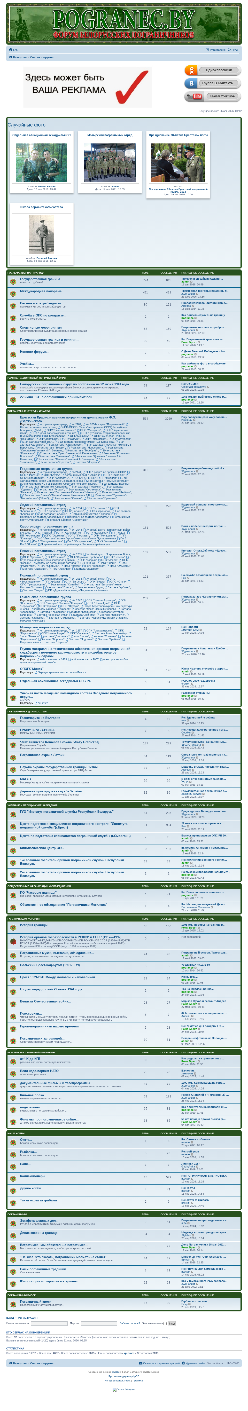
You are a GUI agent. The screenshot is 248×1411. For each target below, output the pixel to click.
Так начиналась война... (197, 988)
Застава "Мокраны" (88, 462)
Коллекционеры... (34, 1176)
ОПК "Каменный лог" (70, 532)
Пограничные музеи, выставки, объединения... (57, 953)
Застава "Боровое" (52, 639)
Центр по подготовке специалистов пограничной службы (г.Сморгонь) (75, 836)
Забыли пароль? (130, 1323)
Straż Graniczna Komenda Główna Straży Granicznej (59, 742)
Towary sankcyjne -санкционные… (204, 741)
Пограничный (17, 1214)
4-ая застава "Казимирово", (65, 444)
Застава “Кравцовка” (83, 611)
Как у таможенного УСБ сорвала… (204, 1280)
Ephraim (186, 1259)
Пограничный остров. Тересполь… (204, 952)
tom (183, 720)
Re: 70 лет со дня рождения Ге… (202, 1026)
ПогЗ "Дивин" (108, 562)
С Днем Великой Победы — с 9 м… (204, 351)
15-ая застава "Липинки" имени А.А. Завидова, (65, 459)
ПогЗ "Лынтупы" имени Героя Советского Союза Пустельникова (76, 538)
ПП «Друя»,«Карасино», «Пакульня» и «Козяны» (78, 590)
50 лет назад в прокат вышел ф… (203, 1119)
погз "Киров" (81, 636)
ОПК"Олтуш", (71, 438)
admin (115, 186)
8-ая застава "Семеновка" (85, 489)
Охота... (26, 1140)
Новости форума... (34, 352)
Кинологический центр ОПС (41, 848)
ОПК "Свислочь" (59, 477)
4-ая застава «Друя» (90, 587)
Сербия (186, 732)
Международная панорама (41, 291)
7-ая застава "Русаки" (50, 489)
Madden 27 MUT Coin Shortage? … (203, 1256)
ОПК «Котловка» (97, 532)
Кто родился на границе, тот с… (202, 1058)
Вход (10, 1317)
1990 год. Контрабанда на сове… (203, 1082)
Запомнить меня (152, 1323)
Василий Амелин (47, 258)
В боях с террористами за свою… (203, 778)
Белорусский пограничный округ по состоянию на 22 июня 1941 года (74, 384)
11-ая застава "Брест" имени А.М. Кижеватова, (68, 453)
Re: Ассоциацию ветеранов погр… (204, 729)
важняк (185, 1142)
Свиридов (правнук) (193, 386)
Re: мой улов (190, 1151)
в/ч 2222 (43, 703)
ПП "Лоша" (119, 532)
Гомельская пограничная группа (45, 597)
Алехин (185, 1016)
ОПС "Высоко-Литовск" (61, 430)
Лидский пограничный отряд (43, 505)
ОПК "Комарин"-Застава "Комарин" (61, 603)
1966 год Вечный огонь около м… (204, 396)
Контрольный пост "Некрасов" (51, 608)
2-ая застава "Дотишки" (52, 513)
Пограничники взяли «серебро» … (204, 327)
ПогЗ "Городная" (95, 565)
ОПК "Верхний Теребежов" (86, 557)
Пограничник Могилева (195, 907)
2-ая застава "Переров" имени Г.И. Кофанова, (86, 441)
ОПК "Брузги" (52, 474)
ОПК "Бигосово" (75, 581)
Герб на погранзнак (194, 1301)
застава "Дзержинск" (57, 636)
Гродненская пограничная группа (46, 469)
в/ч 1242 (77, 600)
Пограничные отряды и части (29, 411)
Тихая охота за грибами (38, 1200)
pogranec (187, 317)
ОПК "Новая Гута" (98, 603)
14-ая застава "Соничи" (67, 498)
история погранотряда (53, 424)
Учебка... (27, 364)
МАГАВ (25, 779)
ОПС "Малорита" (90, 430)
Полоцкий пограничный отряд (44, 575)
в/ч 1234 (77, 508)
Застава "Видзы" (33, 590)
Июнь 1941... (189, 976)
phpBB (116, 1372)
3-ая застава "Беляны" (116, 483)
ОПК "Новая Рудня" (53, 633)
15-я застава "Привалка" (102, 498)
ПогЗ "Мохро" (72, 565)
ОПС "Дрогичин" (33, 557)
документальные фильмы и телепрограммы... (56, 1083)
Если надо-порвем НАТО (39, 1071)
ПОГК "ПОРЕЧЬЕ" (85, 477)
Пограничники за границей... (42, 1038)
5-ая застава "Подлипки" (87, 486)
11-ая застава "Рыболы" (116, 492)
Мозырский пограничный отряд (109, 135)
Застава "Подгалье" (81, 639)
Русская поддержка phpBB (123, 1376)
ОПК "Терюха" (48, 606)
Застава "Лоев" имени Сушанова (95, 608)
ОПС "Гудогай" (44, 532)
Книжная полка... (33, 1095)
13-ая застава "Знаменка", (54, 456)
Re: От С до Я (190, 383)
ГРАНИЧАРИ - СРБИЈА (37, 730)
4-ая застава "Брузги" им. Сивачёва (45, 486)
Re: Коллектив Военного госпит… (204, 859)
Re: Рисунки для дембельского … (203, 1268)
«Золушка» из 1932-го (195, 964)
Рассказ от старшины (195, 692)
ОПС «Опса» (118, 581)
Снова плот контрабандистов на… (204, 754)
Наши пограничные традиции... (44, 1269)
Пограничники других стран (27, 711)
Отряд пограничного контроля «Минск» (62, 672)
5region (185, 683)
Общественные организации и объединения (39, 886)
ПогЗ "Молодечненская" (48, 541)
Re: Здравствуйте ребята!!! (199, 717)
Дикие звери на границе (38, 1233)
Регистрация (28, 1317)
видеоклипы (30, 1107)
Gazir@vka (188, 1166)
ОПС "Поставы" (79, 535)
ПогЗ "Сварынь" (49, 565)
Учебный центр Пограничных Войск (108, 554)
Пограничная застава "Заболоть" (88, 516)
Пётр (184, 1304)
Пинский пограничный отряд (43, 551)
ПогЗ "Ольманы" (120, 565)
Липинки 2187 (190, 1163)
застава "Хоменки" (105, 636)
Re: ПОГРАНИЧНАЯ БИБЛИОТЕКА (204, 1175)
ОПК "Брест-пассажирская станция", (54, 433)
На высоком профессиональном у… (205, 871)
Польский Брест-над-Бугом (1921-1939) (50, 965)
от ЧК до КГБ (30, 1059)
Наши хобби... (17, 1133)
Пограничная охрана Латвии (42, 755)
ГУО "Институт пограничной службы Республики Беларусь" (67, 811)
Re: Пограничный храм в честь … (203, 339)
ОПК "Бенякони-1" (97, 508)
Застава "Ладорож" (87, 568)
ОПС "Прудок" (70, 606)
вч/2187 (76, 424)
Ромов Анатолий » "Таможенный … (205, 1094)
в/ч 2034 (77, 578)
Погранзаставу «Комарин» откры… (204, 596)
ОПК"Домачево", (104, 435)
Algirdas (186, 305)
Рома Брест (189, 342)
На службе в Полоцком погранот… (204, 575)
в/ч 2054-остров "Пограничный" (105, 424)
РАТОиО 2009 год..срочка (198, 680)
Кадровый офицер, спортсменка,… (205, 504)
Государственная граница (26, 272)
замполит (187, 1073)
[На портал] (124, 23)
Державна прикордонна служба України (51, 791)
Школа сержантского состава (41, 207)
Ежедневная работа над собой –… (204, 468)
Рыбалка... (28, 1152)
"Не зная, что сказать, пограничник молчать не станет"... (64, 1257)
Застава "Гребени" (109, 639)
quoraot (129, 1353)
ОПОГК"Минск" (32, 669)
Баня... (25, 1164)
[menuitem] (13, 50)
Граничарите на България (40, 718)
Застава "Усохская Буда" (52, 614)
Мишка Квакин (46, 186)
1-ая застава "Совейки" (65, 584)
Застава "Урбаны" (119, 587)
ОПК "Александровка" (99, 630)
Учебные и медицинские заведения (32, 805)
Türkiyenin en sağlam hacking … (202, 278)
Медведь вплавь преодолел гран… (205, 766)
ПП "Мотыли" (109, 477)
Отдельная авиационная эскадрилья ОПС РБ (45, 135)
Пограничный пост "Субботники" (68, 519)
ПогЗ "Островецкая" (79, 541)
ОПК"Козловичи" (55, 435)
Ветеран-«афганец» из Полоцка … (204, 1038)
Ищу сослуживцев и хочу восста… (204, 417)
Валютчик (187, 1070)
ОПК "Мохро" (109, 560)
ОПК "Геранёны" (50, 511)
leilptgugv (186, 419)
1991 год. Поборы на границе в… (203, 924)
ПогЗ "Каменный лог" (110, 541)
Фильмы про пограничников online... (49, 1119)
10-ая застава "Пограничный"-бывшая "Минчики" (67, 492)
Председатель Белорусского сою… (205, 811)
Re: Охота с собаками (195, 1139)
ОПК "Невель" (116, 557)
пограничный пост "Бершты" (82, 474)
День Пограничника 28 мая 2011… (203, 1244)
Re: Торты (188, 1187)
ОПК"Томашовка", (96, 438)
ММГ (39, 430)
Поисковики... (31, 1013)
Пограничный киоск (22, 1295)
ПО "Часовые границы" (38, 892)
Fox (183, 577)
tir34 (183, 1223)
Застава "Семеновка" (62, 617)
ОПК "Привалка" (114, 474)
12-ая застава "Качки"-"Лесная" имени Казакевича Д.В (56, 495)
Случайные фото (27, 124)
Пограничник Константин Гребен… (204, 648)
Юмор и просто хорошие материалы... (50, 1281)
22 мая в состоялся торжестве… (202, 823)
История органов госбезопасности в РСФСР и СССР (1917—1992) (70, 937)
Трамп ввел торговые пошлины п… (205, 290)
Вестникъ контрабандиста (40, 303)
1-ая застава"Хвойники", (38, 441)
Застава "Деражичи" (112, 614)
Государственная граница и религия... (49, 339)
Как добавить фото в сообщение (203, 363)
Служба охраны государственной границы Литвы (59, 767)
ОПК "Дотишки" (74, 511)
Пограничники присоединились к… (205, 1220)
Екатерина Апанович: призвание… (204, 847)
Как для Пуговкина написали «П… (204, 1106)
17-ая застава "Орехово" (55, 462)
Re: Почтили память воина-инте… (204, 892)
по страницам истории (23, 918)
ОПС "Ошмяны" (55, 535)
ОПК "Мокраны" (79, 435)
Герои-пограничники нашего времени (49, 1026)
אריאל (184, 781)
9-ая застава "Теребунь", (82, 450)
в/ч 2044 (77, 529)
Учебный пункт (95, 578)
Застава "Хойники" (83, 614)
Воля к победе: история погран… (203, 526)
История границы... (35, 925)
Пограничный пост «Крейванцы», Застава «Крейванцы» (75, 544)
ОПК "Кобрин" (88, 560)
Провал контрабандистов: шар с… (204, 302)
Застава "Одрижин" (35, 568)
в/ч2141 (76, 472)
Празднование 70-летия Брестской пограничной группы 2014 (193, 135)
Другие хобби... (32, 1188)
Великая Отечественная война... (45, 1001)
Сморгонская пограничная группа (46, 526)
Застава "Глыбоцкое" (53, 611)
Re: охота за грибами (195, 1199)
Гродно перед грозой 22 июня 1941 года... (52, 989)
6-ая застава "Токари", (52, 447)
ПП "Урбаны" (53, 581)
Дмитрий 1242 (190, 629)
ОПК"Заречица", (49, 438)
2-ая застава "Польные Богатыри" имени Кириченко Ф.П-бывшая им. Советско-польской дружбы (74, 482)
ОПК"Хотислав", (122, 438)
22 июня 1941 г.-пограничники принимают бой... (57, 397)
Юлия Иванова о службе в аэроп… (204, 668)
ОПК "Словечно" (80, 633)
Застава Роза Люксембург (111, 633)
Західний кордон (191, 793)
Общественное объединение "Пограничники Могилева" (63, 905)
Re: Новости (189, 626)
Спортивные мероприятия (41, 327)
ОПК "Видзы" (98, 581)
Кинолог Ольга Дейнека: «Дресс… (204, 550)
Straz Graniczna (191, 744)
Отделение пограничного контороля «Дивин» (47, 560)
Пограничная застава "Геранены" (92, 513)
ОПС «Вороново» (99, 511)
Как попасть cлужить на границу (203, 315)
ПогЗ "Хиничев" (61, 568)
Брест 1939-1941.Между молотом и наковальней (57, 977)
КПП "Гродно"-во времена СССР (106, 472)
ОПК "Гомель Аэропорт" (101, 600)
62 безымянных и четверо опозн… (204, 1013)
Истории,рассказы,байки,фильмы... (32, 1052)
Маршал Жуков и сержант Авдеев (203, 1001)
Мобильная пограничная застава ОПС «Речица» (65, 562)
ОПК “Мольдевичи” (105, 535)
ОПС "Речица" (56, 557)
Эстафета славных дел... (39, 1220)
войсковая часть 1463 (53, 659)
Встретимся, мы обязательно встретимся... (54, 1245)
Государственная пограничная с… (204, 790)
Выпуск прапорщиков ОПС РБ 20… (204, 835)
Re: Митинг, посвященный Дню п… (204, 904)
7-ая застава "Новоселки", (86, 447)
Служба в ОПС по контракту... (43, 315)
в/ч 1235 (77, 554)
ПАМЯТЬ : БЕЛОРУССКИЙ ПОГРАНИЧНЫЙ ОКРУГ (37, 378)
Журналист (188, 293)
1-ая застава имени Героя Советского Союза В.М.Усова (73, 479)
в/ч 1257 (77, 630)
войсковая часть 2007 (85, 659)
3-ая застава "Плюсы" (59, 587)
